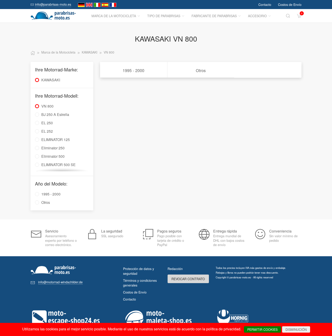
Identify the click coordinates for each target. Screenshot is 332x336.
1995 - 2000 (133, 70)
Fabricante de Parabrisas (214, 16)
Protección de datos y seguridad (138, 271)
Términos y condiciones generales (140, 282)
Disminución (296, 329)
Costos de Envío (290, 4)
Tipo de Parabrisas (163, 16)
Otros (201, 70)
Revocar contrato (188, 279)
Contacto (264, 4)
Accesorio (257, 16)
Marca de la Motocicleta (113, 16)
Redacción (175, 268)
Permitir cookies (262, 329)
